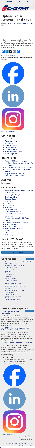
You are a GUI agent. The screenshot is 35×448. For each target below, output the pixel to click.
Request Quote (12, 1)
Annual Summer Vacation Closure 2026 (18, 167)
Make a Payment (11, 154)
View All (29, 259)
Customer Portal (11, 149)
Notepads (8, 220)
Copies (7, 203)
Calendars (8, 201)
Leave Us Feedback (11, 145)
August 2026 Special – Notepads (16, 161)
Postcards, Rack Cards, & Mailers (16, 222)
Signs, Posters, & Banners (14, 229)
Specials (12, 55)
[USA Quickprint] (13, 6)
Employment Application (13, 152)
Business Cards (10, 199)
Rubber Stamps (10, 226)
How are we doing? (19, 443)
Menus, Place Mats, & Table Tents (17, 218)
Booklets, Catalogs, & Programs (16, 195)
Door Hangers (10, 205)
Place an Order (24, 1)
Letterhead (9, 216)
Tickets (7, 231)
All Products (9, 235)
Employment (8, 443)
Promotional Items (11, 224)
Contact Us (9, 143)
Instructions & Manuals (13, 212)
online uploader (12, 42)
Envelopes (8, 208)
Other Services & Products (14, 233)
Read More (29, 311)
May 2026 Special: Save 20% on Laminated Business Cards (16, 175)
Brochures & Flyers (11, 197)
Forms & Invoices (11, 210)
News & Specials (10, 147)
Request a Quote (11, 141)
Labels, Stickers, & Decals (14, 214)
